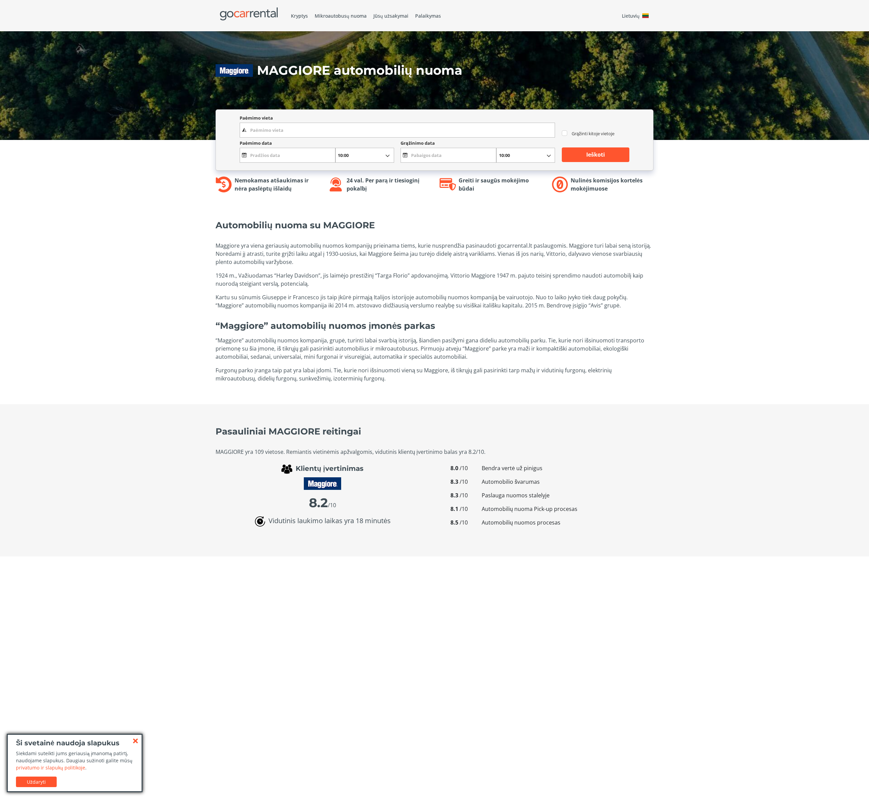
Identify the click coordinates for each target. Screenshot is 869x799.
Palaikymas (428, 16)
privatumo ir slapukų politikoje (50, 767)
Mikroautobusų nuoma (341, 16)
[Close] (135, 741)
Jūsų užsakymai (390, 16)
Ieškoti (595, 154)
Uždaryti (36, 782)
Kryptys (299, 16)
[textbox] (397, 130)
